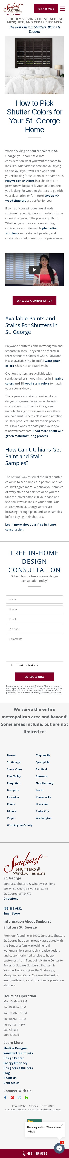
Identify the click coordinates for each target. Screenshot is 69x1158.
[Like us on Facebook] (5, 1098)
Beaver (11, 755)
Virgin (11, 818)
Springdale (43, 762)
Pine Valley (14, 776)
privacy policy (32, 692)
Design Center (14, 1058)
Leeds (40, 790)
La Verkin (13, 797)
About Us (10, 1078)
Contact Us (11, 1083)
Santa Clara (14, 769)
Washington (43, 818)
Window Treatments (18, 1053)
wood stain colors (36, 383)
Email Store (12, 913)
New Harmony (45, 783)
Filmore (11, 811)
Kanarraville (43, 797)
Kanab (11, 804)
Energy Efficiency (15, 1063)
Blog (7, 1073)
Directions (11, 899)
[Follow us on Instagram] (19, 1098)
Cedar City (42, 811)
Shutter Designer (16, 1048)
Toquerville (43, 755)
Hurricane (42, 804)
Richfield (41, 769)
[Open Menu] (62, 9)
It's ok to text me (27, 665)
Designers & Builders (18, 1068)
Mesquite (13, 790)
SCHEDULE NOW (34, 676)
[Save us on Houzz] (26, 1098)
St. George (14, 762)
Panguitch (13, 783)
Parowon (41, 776)
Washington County (19, 825)
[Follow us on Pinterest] (12, 1098)
